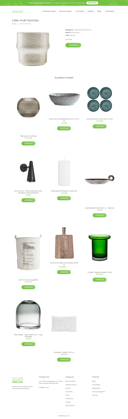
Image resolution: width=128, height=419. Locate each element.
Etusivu (14, 24)
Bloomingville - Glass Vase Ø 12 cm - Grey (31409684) (28, 336)
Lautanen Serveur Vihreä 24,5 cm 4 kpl (99, 119)
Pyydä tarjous (92, 3)
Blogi (99, 11)
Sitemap (94, 395)
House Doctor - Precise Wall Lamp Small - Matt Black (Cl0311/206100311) (28, 192)
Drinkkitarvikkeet (49, 11)
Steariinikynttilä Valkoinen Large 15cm (64, 191)
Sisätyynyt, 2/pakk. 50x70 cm (64, 352)
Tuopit (67, 395)
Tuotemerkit (109, 11)
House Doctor (87, 30)
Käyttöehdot (96, 388)
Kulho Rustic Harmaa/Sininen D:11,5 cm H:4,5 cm (64, 120)
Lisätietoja (73, 45)
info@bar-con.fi (44, 387)
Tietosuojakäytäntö (98, 392)
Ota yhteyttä (96, 385)
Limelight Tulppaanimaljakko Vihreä (100, 272)
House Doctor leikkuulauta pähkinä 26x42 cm (64, 264)
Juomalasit (79, 11)
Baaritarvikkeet (65, 11)
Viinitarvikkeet (70, 405)
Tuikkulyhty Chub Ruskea (28, 136)
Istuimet (67, 388)
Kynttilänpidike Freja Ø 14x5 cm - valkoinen (99, 208)
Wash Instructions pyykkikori (28, 280)
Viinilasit (91, 11)
